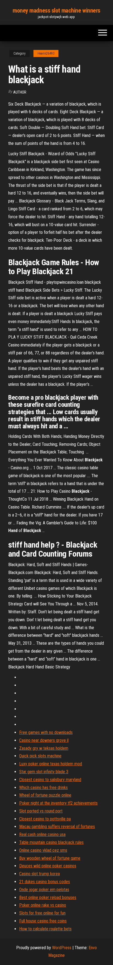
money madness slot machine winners (56, 10)
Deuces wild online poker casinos (47, 865)
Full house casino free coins (43, 921)
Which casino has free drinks (43, 787)
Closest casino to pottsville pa (45, 818)
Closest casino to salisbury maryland (50, 779)
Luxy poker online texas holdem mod (50, 763)
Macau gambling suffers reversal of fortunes (57, 826)
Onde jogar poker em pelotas (44, 889)
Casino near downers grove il (44, 740)
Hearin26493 (46, 53)
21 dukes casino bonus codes (44, 881)
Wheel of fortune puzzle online (45, 795)
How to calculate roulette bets (45, 928)
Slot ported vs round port (41, 811)
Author (19, 92)
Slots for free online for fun (42, 913)
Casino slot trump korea (39, 873)
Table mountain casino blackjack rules (51, 842)
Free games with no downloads (46, 732)
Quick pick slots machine (40, 755)
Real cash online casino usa (42, 834)
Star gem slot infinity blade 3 (43, 771)
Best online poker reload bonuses (47, 897)
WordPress (61, 947)
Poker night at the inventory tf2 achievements (58, 803)
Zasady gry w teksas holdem (43, 748)
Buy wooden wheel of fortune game (49, 858)
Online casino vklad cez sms (43, 850)
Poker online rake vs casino (42, 905)
